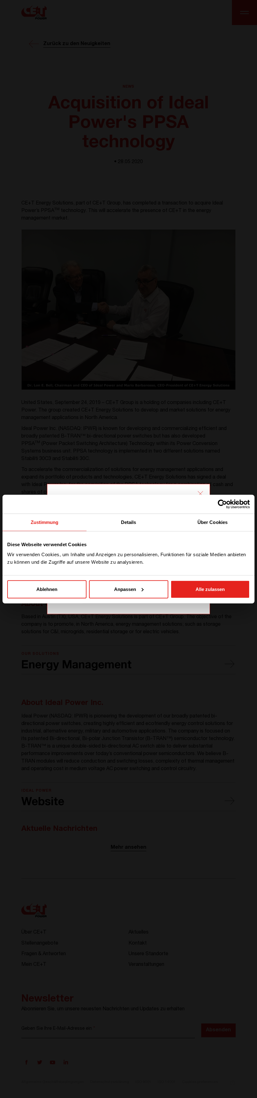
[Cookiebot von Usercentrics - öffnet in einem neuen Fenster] (222, 504)
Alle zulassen (210, 589)
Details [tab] (128, 522)
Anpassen (125, 589)
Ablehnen (46, 589)
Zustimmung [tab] (45, 522)
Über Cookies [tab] (212, 522)
